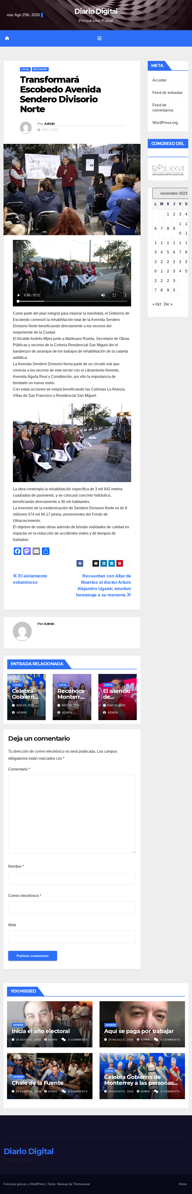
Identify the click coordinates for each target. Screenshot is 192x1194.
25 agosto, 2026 (29, 1039)
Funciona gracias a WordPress (25, 1184)
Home (183, 1184)
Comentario (19, 769)
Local (25, 69)
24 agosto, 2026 (121, 1091)
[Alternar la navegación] (99, 38)
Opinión (18, 1025)
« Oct (156, 304)
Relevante (40, 69)
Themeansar (81, 1184)
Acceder (159, 80)
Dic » (168, 304)
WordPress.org (165, 123)
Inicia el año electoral (41, 1031)
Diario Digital (95, 11)
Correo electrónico (24, 896)
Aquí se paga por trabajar (139, 1031)
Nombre (16, 866)
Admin (49, 124)
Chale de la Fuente (37, 1082)
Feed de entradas (167, 93)
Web (12, 925)
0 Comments (78, 1039)
